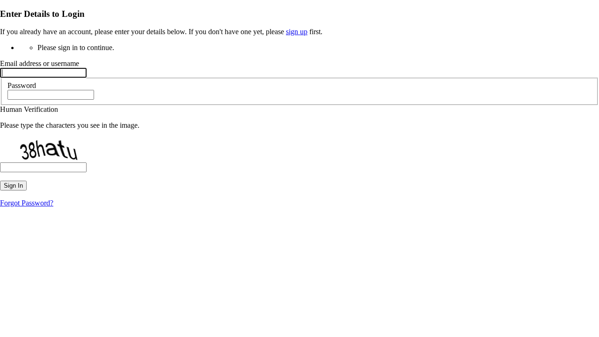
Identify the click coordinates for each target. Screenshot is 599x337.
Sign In (13, 185)
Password (21, 85)
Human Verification (29, 109)
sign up (296, 32)
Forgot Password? (26, 203)
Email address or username (39, 63)
